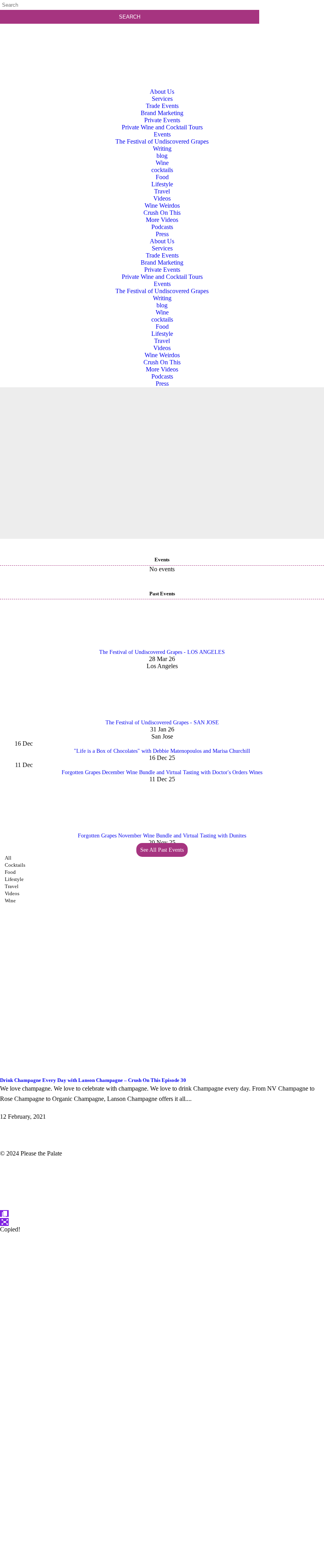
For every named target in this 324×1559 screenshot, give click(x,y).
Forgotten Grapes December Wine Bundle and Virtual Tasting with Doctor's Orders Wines (162, 772)
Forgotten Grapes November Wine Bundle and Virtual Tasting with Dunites (162, 836)
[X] (162, 1555)
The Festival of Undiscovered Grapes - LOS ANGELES (162, 652)
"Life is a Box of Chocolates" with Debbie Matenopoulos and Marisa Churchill (162, 751)
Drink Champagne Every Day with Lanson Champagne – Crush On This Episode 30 (93, 1080)
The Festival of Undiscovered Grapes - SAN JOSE (162, 723)
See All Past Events (162, 850)
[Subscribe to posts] (293, 37)
